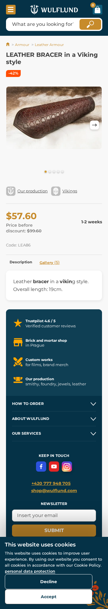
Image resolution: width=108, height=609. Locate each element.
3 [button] (54, 172)
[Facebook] (41, 466)
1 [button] (45, 172)
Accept (48, 596)
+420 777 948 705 (51, 483)
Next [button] (94, 125)
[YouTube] (54, 466)
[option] (54, 118)
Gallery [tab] (50, 262)
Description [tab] (21, 262)
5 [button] (62, 172)
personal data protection (30, 571)
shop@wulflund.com (54, 490)
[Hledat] (90, 24)
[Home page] (8, 44)
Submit (54, 530)
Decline (48, 581)
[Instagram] (67, 466)
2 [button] (50, 172)
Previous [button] (13, 125)
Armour (22, 44)
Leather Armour (49, 44)
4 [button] (58, 172)
